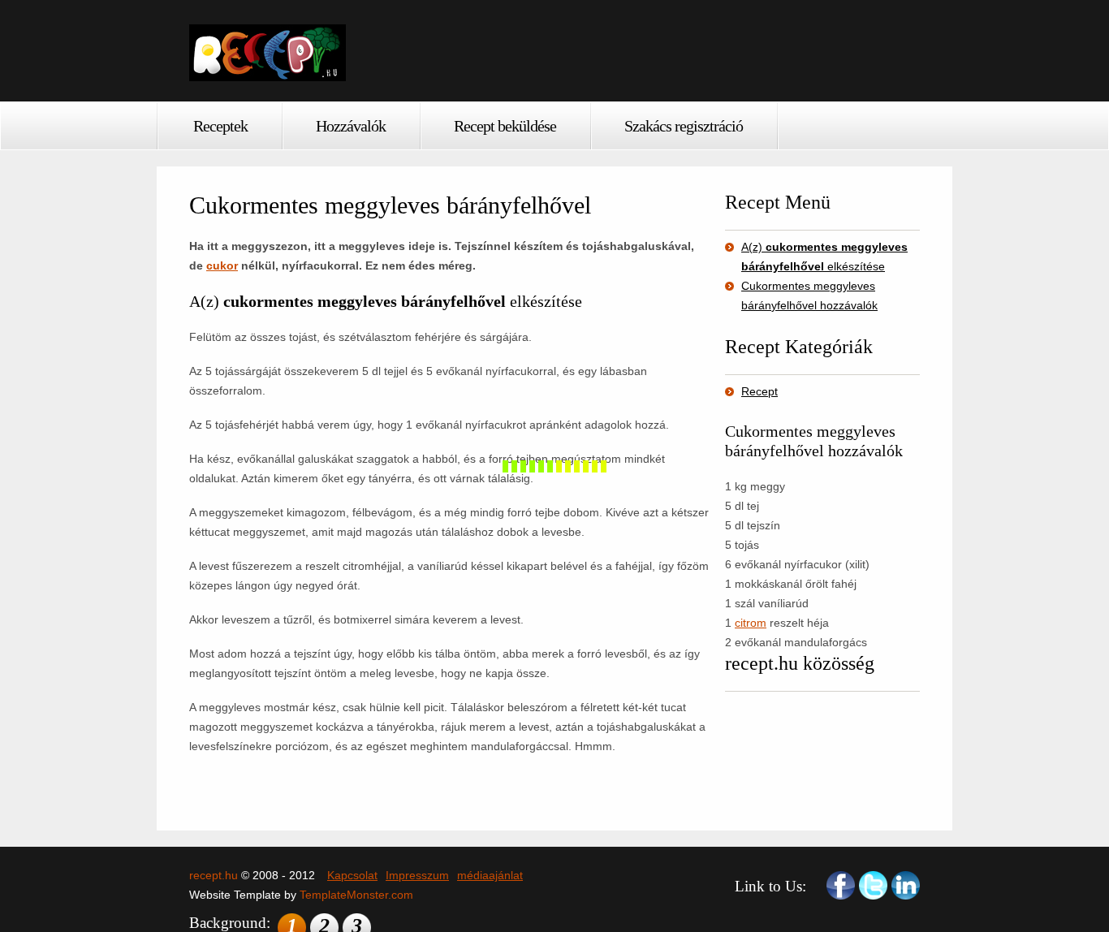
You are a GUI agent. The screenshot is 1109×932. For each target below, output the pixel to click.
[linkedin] (905, 885)
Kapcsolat (352, 875)
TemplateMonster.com (356, 894)
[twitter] (873, 885)
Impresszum (417, 875)
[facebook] (840, 885)
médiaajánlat (490, 875)
